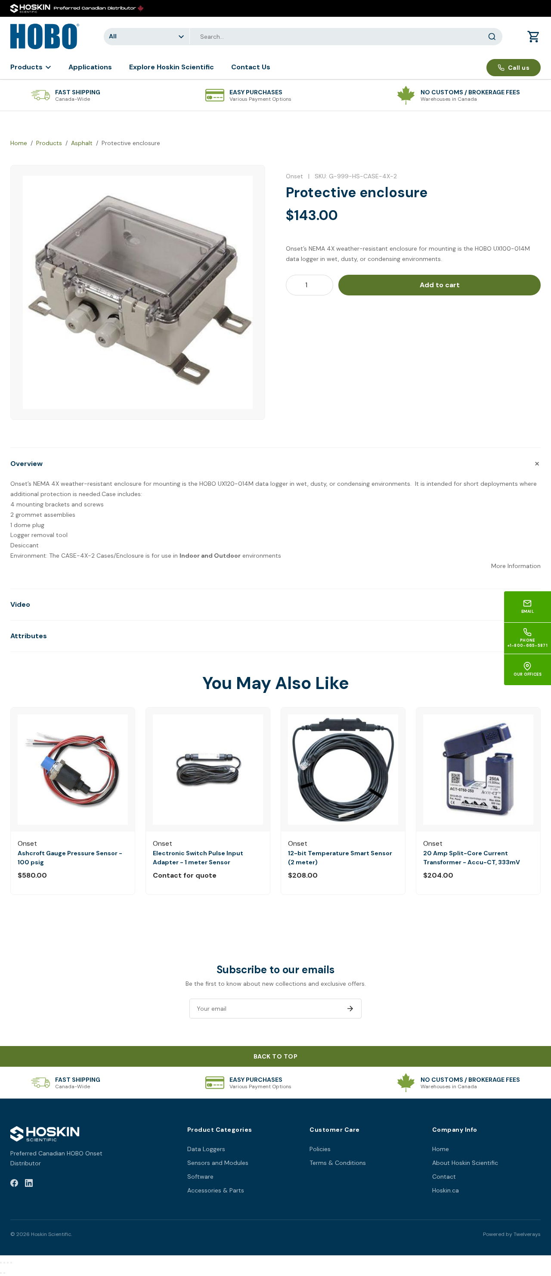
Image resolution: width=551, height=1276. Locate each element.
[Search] (492, 36)
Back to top (276, 1056)
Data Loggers (206, 1149)
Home (18, 143)
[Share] (8, 1263)
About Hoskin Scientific (465, 1163)
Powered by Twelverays (512, 1234)
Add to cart (440, 284)
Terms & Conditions (338, 1163)
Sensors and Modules (217, 1163)
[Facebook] (14, 1184)
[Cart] (534, 36)
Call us (519, 67)
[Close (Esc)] (11, 1263)
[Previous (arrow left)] (1, 1273)
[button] (275, 463)
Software (200, 1176)
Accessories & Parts (215, 1190)
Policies (320, 1149)
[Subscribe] (350, 1008)
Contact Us (250, 66)
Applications (90, 66)
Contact (444, 1176)
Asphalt (82, 143)
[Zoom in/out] (1, 1263)
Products (26, 66)
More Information (516, 566)
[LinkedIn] (29, 1184)
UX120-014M (236, 483)
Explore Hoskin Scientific (171, 66)
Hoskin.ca (445, 1190)
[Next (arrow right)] (4, 1273)
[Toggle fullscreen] (4, 1263)
